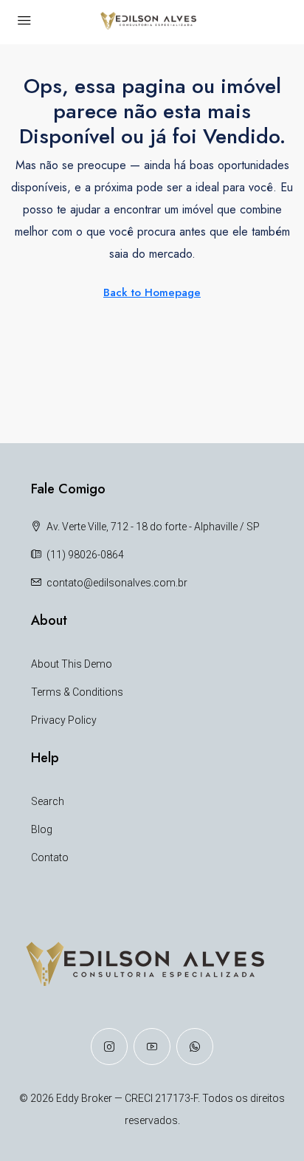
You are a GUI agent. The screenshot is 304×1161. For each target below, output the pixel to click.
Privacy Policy (64, 720)
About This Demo (71, 664)
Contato (50, 857)
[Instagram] (109, 1046)
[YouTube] (152, 1046)
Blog (41, 829)
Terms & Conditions (77, 692)
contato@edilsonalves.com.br (116, 583)
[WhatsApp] (194, 1046)
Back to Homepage (152, 292)
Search (47, 801)
